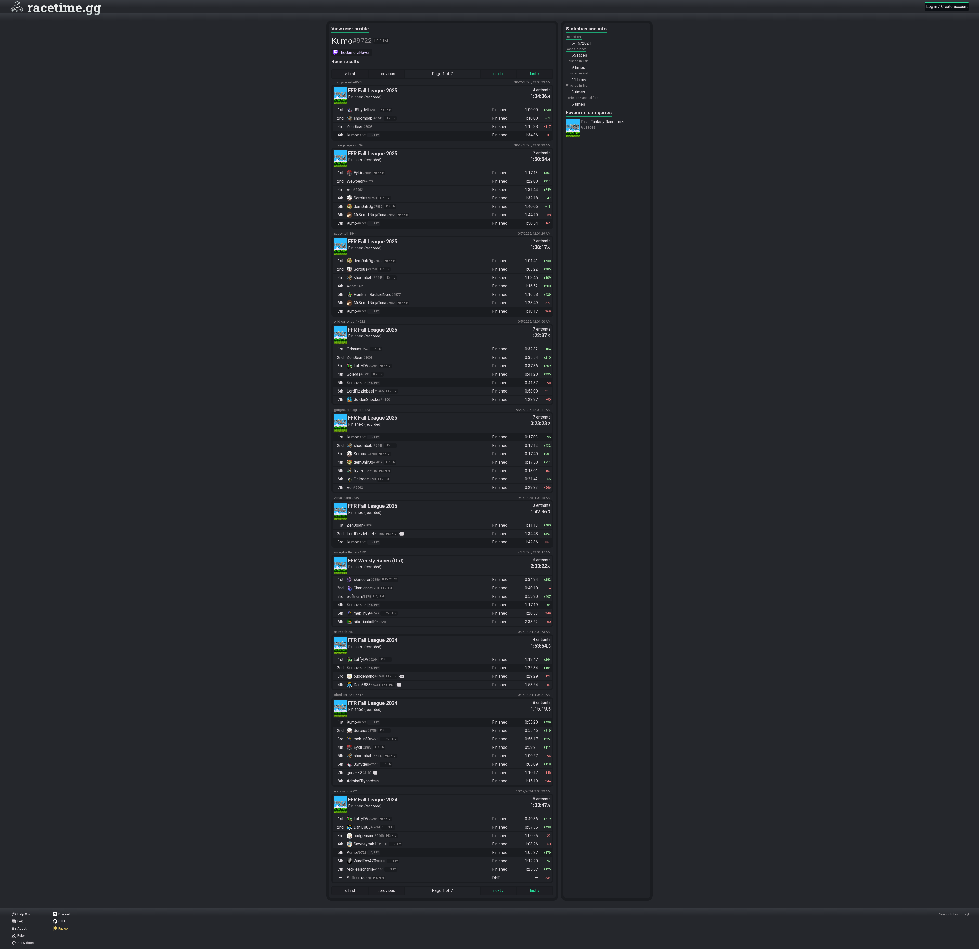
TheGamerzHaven (354, 52)
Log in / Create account (947, 6)
